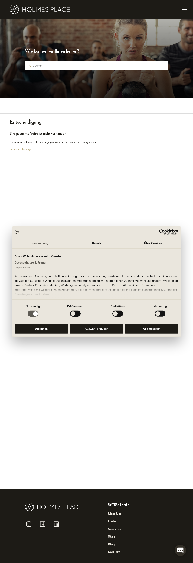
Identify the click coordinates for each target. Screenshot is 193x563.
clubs (112, 521)
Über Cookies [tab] (153, 243)
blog (111, 544)
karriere (114, 552)
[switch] (75, 314)
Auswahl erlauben (96, 328)
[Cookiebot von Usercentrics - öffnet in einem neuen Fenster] (162, 232)
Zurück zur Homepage (20, 149)
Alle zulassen (151, 328)
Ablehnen (41, 328)
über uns (115, 514)
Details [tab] (96, 243)
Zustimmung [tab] (40, 243)
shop (111, 536)
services (114, 529)
